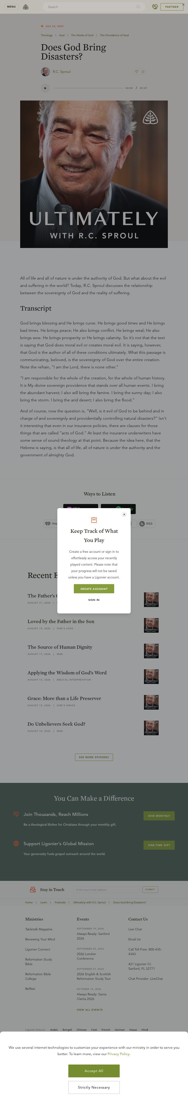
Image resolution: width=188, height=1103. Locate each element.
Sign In (94, 600)
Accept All (94, 1071)
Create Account (94, 589)
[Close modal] (124, 514)
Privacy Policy (119, 1054)
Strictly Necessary (94, 1087)
